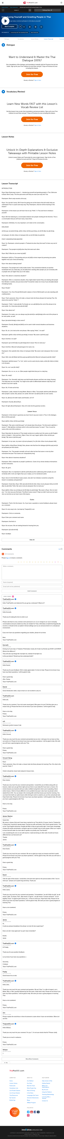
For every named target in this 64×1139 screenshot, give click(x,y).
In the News (30, 1093)
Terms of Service (48, 1135)
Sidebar (47, 10)
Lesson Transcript (48, 39)
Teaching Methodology (48, 1094)
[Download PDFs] (35, 27)
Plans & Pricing (31, 1090)
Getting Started (46, 1083)
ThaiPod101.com (50, 1132)
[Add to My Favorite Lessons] (24, 27)
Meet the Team (31, 1085)
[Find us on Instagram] (28, 1115)
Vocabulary (21, 39)
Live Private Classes (15, 1090)
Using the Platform (47, 1092)
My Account (45, 1089)
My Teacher (13, 1097)
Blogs (28, 1100)
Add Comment (32, 591)
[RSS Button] (3, 554)
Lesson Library (5, 7)
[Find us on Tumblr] (38, 1112)
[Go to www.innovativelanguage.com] (32, 1129)
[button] (61, 2)
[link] (29, 10)
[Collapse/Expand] (32, 549)
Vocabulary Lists (14, 1088)
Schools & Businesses (33, 1097)
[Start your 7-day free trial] (15, 1112)
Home (11, 1081)
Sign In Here (37, 80)
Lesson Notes (34, 39)
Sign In (8, 558)
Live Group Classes (15, 1093)
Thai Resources (14, 1095)
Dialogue (6, 39)
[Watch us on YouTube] (31, 1112)
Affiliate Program (31, 1102)
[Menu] (2, 2)
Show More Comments (32, 1059)
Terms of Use (36, 1134)
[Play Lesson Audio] (5, 21)
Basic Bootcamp (14, 7)
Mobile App (12, 1100)
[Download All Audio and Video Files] (41, 27)
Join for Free (32, 74)
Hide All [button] (32, 540)
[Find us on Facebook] (35, 1112)
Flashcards (12, 1085)
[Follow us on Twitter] (28, 1112)
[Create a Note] (30, 27)
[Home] (30, 4)
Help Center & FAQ (47, 1081)
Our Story (29, 1083)
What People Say (31, 1088)
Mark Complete (9, 26)
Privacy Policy (28, 1134)
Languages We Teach (32, 1095)
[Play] (3, 91)
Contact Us (45, 1100)
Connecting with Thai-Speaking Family (19, 32)
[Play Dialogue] (3, 45)
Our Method (30, 1081)
